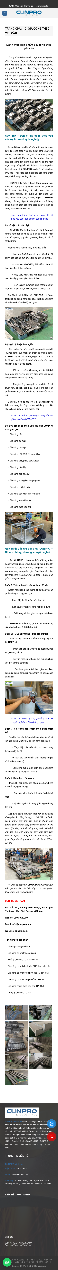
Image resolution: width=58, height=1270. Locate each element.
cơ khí (27, 68)
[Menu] (4, 13)
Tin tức (39, 1262)
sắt (31, 190)
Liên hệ (48, 1262)
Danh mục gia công (14, 1260)
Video (39, 1260)
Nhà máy (48, 1260)
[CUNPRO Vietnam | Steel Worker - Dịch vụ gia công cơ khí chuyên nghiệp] (29, 13)
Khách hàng (13, 1262)
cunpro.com (21, 931)
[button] (7, 1262)
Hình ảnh (30, 1260)
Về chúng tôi (27, 1262)
